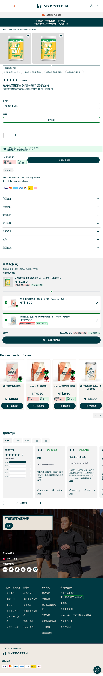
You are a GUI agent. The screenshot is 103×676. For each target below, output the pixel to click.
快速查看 (14, 406)
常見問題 (11, 605)
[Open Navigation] (5, 6)
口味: (5, 101)
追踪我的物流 (13, 627)
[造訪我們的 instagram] (5, 569)
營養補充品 (28, 621)
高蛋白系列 (28, 593)
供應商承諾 (47, 633)
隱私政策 (46, 615)
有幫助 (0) (44, 490)
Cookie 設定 (8, 553)
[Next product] (100, 415)
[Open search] (14, 6)
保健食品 (27, 605)
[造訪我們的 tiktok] (17, 569)
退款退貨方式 (13, 611)
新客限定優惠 (67, 609)
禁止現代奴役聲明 (49, 607)
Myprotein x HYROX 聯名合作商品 (76, 615)
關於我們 (46, 593)
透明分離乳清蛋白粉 (12, 386)
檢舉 (39, 494)
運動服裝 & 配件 (30, 599)
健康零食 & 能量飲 (30, 613)
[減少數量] (6, 135)
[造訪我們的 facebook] (11, 569)
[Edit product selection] (97, 303)
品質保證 (46, 599)
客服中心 (11, 593)
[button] (97, 670)
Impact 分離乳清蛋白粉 (64, 386)
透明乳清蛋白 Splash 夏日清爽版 (91, 387)
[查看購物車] (98, 6)
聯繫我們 (11, 599)
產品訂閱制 (66, 627)
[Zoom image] (28, 36)
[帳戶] (91, 6)
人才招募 (46, 627)
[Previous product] (95, 415)
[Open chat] (35, 569)
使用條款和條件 (49, 621)
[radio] (51, 120)
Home (5, 30)
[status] (11, 135)
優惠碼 (64, 603)
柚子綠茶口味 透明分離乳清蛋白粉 (22, 30)
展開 (39, 480)
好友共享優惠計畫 (72, 595)
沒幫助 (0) (59, 490)
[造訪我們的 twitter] (29, 569)
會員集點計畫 (67, 621)
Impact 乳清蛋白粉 (38, 386)
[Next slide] (102, 390)
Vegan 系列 (28, 627)
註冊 (9, 526)
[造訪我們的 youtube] (23, 569)
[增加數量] (15, 135)
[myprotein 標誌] (52, 6)
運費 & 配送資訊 (13, 619)
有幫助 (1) (76, 490)
